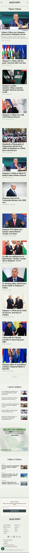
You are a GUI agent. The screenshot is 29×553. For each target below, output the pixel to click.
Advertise (5, 543)
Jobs (16, 531)
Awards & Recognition (8, 539)
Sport (5, 533)
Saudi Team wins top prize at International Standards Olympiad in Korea (9, 418)
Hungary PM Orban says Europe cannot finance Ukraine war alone (12, 231)
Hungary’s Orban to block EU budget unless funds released (14, 174)
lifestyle (17, 525)
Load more (14, 376)
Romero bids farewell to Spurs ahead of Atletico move (9, 411)
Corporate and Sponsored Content (10, 546)
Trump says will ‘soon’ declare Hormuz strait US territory (10, 398)
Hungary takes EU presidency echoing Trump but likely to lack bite (14, 366)
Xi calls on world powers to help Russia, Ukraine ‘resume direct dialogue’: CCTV (14, 258)
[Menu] (1, 2)
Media (16, 529)
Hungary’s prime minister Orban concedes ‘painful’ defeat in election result (13, 89)
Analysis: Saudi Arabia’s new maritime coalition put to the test (10, 482)
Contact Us (6, 541)
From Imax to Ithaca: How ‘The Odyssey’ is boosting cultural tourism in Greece (10, 475)
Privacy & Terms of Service (9, 544)
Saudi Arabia (7, 525)
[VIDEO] (14, 220)
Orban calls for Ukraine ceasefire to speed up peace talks (13, 339)
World (3, 464)
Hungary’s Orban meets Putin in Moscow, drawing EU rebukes (14, 312)
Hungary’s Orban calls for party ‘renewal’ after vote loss (14, 62)
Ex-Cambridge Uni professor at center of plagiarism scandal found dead (10, 393)
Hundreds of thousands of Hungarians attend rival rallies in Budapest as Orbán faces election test (13, 147)
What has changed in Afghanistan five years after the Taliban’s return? (10, 405)
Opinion (17, 527)
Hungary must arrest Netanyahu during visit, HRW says (14, 200)
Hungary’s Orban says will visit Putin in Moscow (13, 116)
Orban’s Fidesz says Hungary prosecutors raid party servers (13, 33)
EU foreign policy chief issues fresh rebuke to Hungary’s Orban (14, 285)
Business (6, 531)
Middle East (4, 480)
